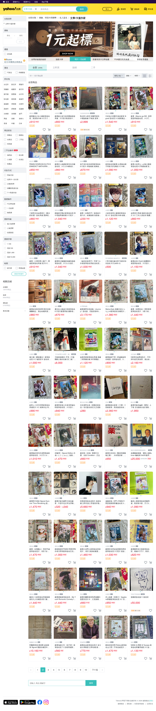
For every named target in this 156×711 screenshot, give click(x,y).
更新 (151, 700)
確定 (20, 41)
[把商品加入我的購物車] (49, 129)
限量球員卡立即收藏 (101, 59)
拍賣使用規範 (139, 703)
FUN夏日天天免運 (121, 59)
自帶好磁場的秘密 (38, 59)
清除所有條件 (19, 274)
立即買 (56, 67)
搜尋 (91, 683)
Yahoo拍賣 (12, 9)
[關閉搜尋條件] (35, 9)
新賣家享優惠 (142, 59)
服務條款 (121, 703)
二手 (93, 67)
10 (86, 669)
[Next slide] (50, 98)
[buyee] (14, 61)
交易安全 (150, 703)
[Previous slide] (30, 98)
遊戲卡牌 (59, 59)
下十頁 (95, 669)
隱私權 (129, 703)
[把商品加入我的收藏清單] (44, 129)
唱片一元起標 (80, 59)
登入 (107, 9)
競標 (74, 67)
